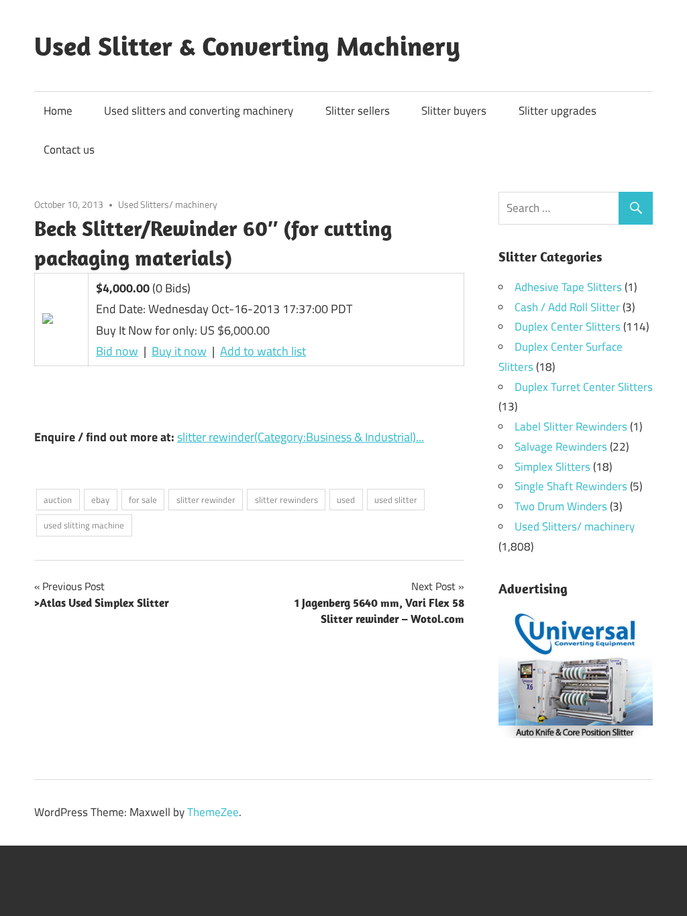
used (346, 499)
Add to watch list (263, 351)
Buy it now (179, 351)
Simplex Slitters (552, 466)
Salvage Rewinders (561, 446)
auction (58, 499)
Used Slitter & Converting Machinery (247, 45)
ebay (100, 499)
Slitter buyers (453, 110)
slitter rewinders (286, 499)
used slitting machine (84, 525)
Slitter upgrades (557, 110)
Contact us (69, 149)
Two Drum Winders (561, 506)
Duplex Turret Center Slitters (584, 387)
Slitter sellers (357, 110)
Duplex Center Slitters (568, 326)
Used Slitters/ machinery (167, 204)
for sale (143, 499)
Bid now (117, 351)
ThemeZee (213, 812)
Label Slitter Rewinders (571, 426)
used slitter (395, 499)
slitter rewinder (205, 499)
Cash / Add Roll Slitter (567, 307)
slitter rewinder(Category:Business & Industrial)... (300, 437)
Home (58, 110)
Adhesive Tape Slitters (568, 287)
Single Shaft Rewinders (571, 486)
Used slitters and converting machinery (198, 110)
